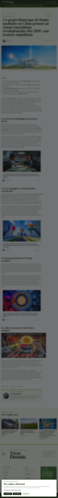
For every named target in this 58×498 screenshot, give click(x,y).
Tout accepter (17, 493)
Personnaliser (26, 493)
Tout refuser (8, 493)
